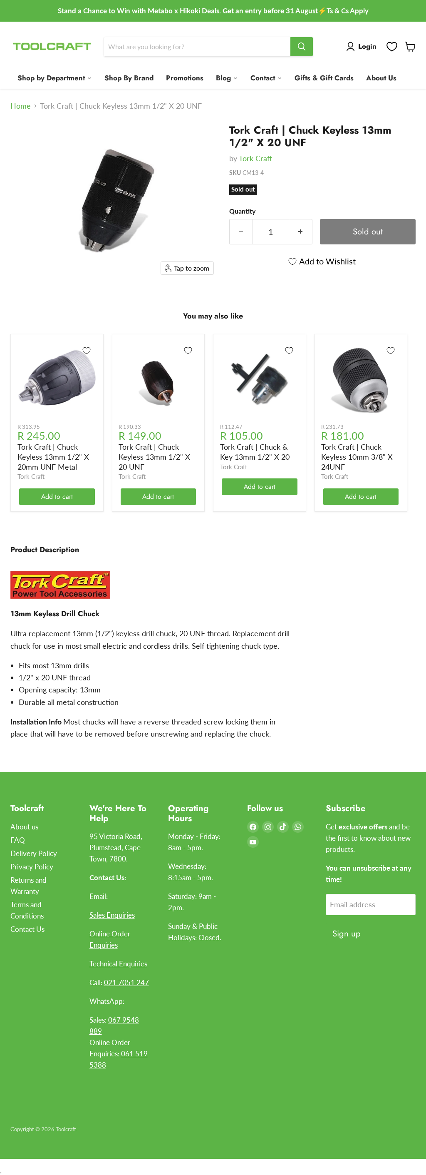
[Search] (301, 46)
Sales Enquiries (112, 915)
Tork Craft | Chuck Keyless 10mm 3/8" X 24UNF (357, 456)
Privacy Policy (31, 866)
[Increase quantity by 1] (300, 231)
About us (24, 826)
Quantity (242, 211)
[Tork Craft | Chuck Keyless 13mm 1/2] (23, 137)
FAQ (17, 840)
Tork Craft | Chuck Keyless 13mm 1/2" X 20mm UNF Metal (53, 456)
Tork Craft (255, 158)
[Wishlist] (392, 47)
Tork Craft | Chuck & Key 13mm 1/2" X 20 (255, 451)
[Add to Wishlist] (87, 351)
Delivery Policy (33, 853)
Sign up (346, 933)
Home (20, 106)
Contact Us (27, 929)
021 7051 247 (126, 982)
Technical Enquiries (118, 963)
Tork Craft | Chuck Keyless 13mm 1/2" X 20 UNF (154, 456)
